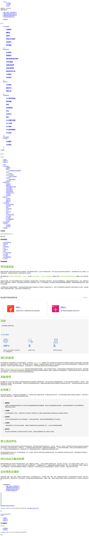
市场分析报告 (10, 68)
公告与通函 (9, 62)
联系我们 (5, 19)
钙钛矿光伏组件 (10, 39)
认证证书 (8, 114)
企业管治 (8, 52)
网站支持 (12, 505)
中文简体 (8, 3)
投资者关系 (6, 49)
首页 (4, 164)
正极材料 (8, 29)
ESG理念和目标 (10, 98)
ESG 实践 (9, 123)
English (7, 6)
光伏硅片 (8, 42)
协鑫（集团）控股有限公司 (10, 12)
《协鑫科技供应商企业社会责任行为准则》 (14, 369)
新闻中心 (5, 81)
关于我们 (5, 138)
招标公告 (8, 91)
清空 (4, 236)
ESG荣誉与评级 (10, 120)
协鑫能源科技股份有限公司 (10, 13)
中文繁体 (8, 4)
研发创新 (8, 45)
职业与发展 (6, 137)
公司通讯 (8, 74)
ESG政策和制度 (10, 129)
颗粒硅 (8, 32)
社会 (7, 111)
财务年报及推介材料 (12, 58)
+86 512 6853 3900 (5, 514)
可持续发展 (6, 95)
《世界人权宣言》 (35, 276)
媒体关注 (8, 88)
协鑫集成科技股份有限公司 (10, 15)
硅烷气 (8, 35)
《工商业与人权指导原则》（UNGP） (17, 276)
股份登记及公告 (10, 71)
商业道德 (8, 101)
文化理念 (8, 144)
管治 (7, 117)
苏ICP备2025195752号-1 (33, 508)
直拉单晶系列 (12, 179)
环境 (7, 104)
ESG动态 (8, 132)
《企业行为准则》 (37, 362)
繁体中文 (5, 162)
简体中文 (5, 160)
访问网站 (85, 297)
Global (4, 1)
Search (2, 150)
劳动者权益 (9, 107)
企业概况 (8, 141)
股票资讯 (8, 55)
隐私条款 (3, 505)
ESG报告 (8, 126)
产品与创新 (6, 26)
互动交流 (8, 77)
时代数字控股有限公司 (8, 16)
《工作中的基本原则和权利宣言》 (67, 276)
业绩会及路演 (10, 65)
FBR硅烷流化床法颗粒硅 (15, 170)
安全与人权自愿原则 (47, 276)
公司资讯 (8, 84)
